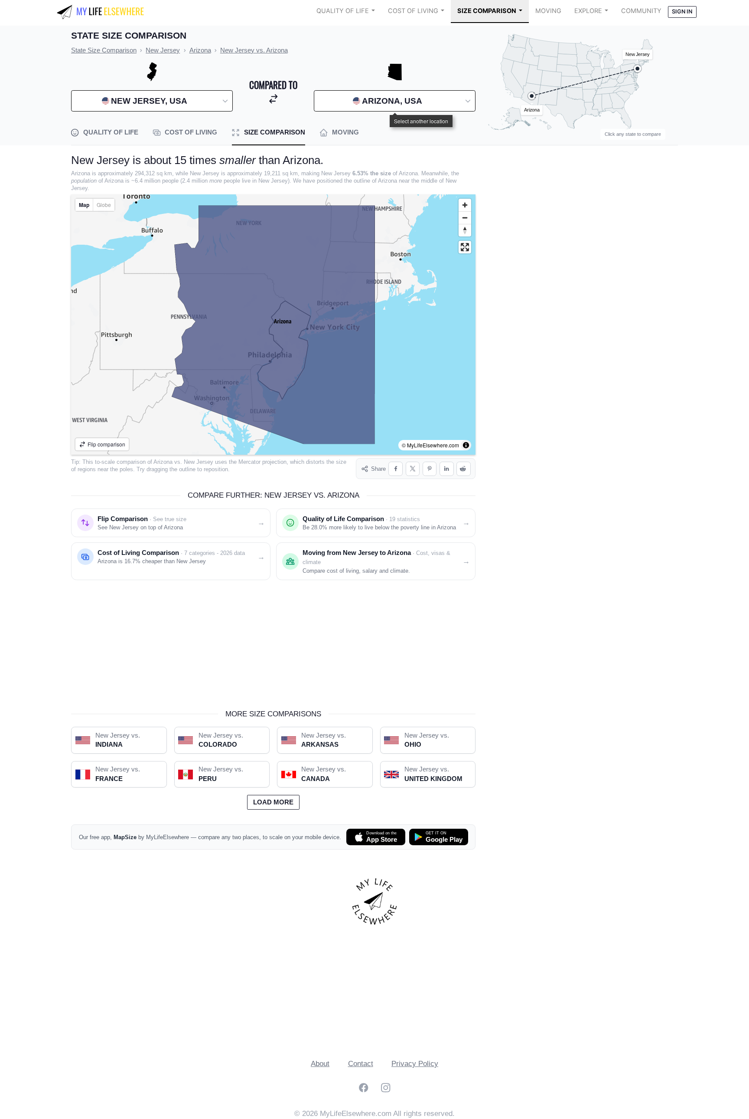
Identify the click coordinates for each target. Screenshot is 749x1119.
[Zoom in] (465, 205)
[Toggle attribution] (466, 445)
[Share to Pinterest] (430, 469)
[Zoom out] (465, 217)
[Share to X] (413, 469)
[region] (273, 324)
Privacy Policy (414, 1064)
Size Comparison (486, 11)
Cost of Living (413, 11)
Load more (273, 802)
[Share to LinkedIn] (447, 469)
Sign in (682, 11)
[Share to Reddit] (463, 469)
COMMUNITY (641, 11)
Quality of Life (342, 11)
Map (84, 205)
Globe (104, 204)
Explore (588, 11)
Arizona (163, 462)
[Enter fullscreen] (465, 247)
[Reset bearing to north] (465, 230)
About (320, 1064)
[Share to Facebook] (395, 469)
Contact (360, 1064)
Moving (548, 11)
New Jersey (198, 462)
